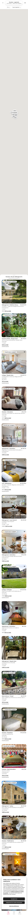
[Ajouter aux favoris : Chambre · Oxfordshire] (24, 388)
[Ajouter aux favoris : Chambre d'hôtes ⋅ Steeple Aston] (24, 315)
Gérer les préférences (14, 906)
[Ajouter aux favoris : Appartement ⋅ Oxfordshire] (24, 425)
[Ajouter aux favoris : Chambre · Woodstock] (24, 709)
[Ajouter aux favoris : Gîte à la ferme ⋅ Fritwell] (24, 673)
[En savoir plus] (19, 278)
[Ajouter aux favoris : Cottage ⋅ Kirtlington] (24, 566)
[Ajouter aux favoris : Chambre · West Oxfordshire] (24, 746)
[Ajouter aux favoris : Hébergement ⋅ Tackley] (24, 782)
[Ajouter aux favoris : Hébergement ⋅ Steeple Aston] (24, 638)
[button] (8, 311)
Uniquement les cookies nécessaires (14, 902)
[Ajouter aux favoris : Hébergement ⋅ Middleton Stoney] (24, 281)
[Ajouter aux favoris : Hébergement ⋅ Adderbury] (24, 854)
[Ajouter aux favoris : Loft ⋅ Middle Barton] (24, 460)
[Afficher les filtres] (25, 2)
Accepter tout (14, 899)
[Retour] (3, 2)
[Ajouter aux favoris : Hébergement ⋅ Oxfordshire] (24, 531)
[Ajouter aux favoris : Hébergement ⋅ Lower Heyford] (24, 497)
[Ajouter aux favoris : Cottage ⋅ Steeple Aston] (24, 352)
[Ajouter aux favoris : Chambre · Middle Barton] (24, 817)
